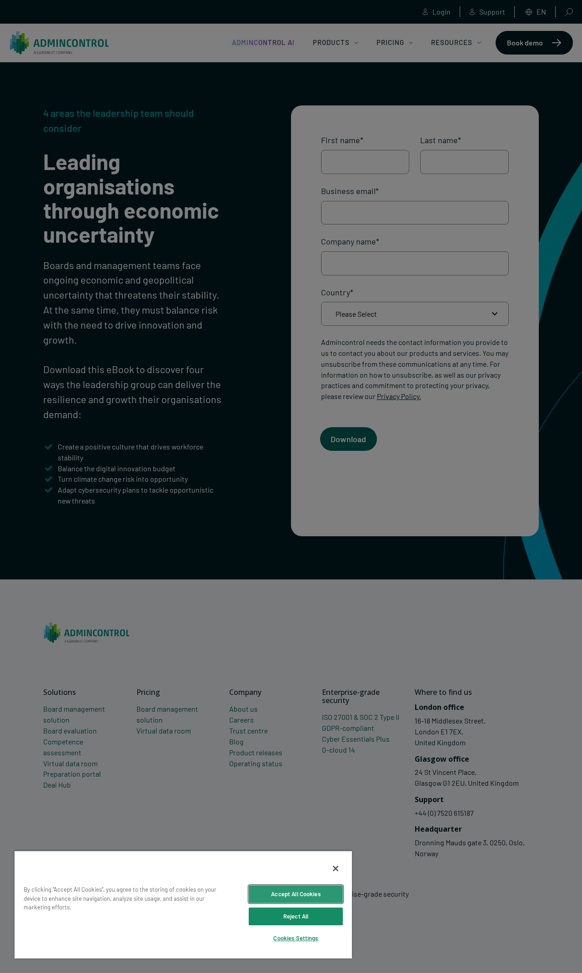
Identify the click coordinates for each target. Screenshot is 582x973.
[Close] (336, 868)
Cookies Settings (295, 938)
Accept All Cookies (295, 894)
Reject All (295, 916)
